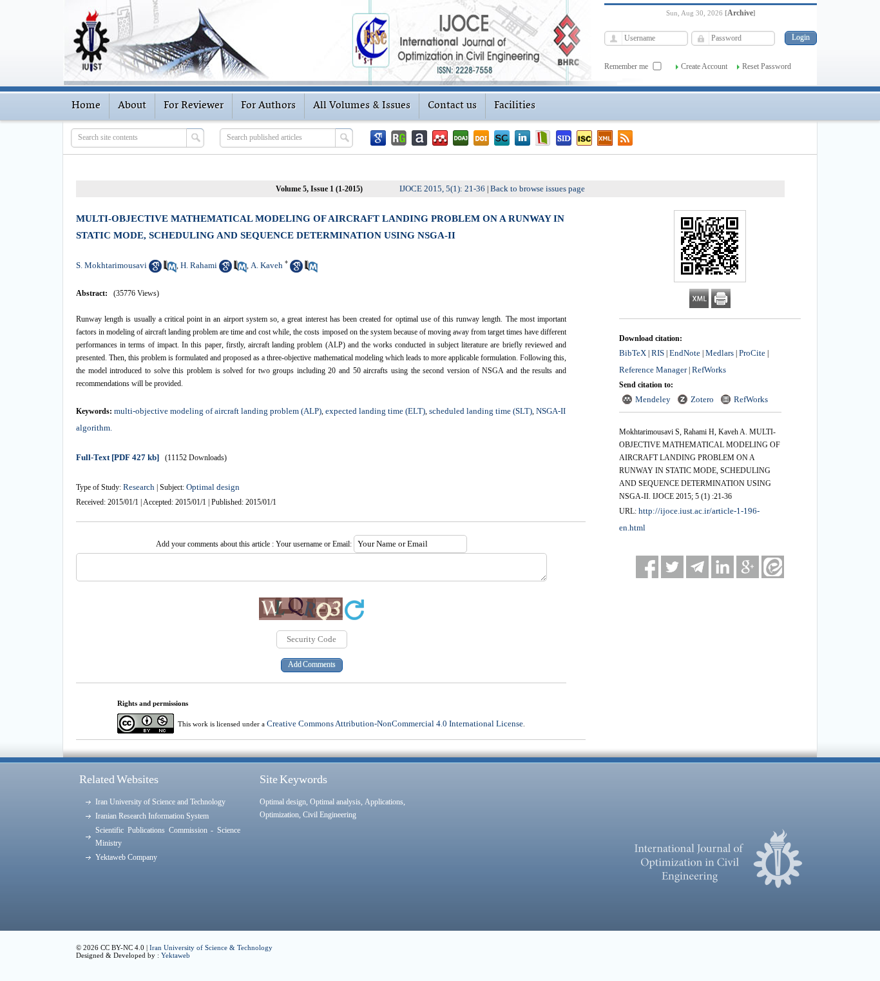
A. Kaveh (267, 265)
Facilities (514, 106)
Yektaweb (175, 955)
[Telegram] (697, 567)
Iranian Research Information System (152, 816)
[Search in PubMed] (170, 270)
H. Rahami (198, 265)
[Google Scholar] (378, 138)
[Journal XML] (605, 138)
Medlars (719, 353)
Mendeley (653, 399)
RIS (657, 353)
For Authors (268, 106)
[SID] (563, 138)
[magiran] (543, 138)
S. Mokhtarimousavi (111, 265)
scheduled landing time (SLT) (480, 411)
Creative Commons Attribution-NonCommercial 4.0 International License (395, 723)
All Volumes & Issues (361, 106)
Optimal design (213, 487)
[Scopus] (502, 138)
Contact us (452, 106)
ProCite (752, 353)
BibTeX (632, 353)
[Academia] (419, 138)
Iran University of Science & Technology (211, 947)
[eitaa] (772, 567)
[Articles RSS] (625, 138)
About (132, 106)
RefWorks (709, 369)
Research (139, 487)
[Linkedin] (522, 138)
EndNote (684, 353)
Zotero (702, 399)
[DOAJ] (460, 138)
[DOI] (481, 138)
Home (86, 106)
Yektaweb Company (126, 857)
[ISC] (584, 138)
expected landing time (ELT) (375, 411)
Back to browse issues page (537, 188)
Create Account (704, 66)
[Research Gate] (399, 138)
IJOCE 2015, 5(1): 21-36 (442, 188)
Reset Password (766, 66)
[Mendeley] (440, 138)
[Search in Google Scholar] (155, 270)
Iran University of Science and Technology (160, 801)
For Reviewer (194, 106)
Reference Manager (653, 369)
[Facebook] (647, 567)
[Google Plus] (747, 567)
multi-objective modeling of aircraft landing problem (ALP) (217, 411)
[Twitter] (672, 567)
